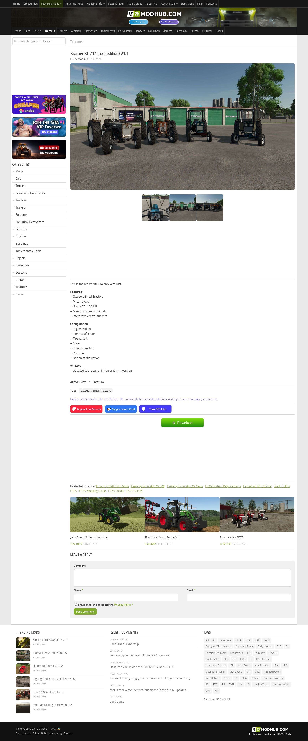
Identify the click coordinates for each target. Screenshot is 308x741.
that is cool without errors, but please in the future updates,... (149, 690)
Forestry (21, 215)
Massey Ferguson (215, 671)
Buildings (154, 30)
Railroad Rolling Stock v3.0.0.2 (52, 705)
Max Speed (236, 671)
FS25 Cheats (116, 3)
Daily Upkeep (265, 646)
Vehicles (76, 30)
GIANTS (273, 652)
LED (285, 665)
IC (251, 659)
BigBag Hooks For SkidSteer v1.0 (54, 679)
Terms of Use (23, 733)
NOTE (227, 678)
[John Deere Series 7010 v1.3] (107, 514)
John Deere (244, 665)
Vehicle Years (261, 684)
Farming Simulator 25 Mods (31, 728)
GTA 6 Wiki (223, 699)
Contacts (211, 3)
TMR (232, 684)
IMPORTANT (263, 659)
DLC (279, 646)
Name (78, 590)
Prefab (195, 30)
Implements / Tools (28, 251)
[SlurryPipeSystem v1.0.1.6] (23, 655)
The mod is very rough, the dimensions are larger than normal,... (151, 678)
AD (207, 640)
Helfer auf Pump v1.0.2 (48, 665)
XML (207, 690)
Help (200, 3)
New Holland (212, 678)
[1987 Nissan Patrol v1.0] (23, 694)
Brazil (267, 640)
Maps (18, 30)
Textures (207, 30)
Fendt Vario (236, 652)
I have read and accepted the (105, 604)
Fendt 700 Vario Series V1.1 (163, 537)
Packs (219, 30)
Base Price (225, 640)
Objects (167, 30)
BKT (257, 640)
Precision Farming (273, 678)
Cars (27, 30)
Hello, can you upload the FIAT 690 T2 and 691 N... (142, 667)
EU (287, 646)
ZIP (216, 690)
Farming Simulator (215, 652)
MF (248, 671)
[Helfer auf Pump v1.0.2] (23, 668)
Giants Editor (212, 659)
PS (206, 684)
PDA (244, 678)
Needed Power (272, 671)
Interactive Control (215, 665)
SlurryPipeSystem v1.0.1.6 (50, 652)
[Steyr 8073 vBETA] (257, 514)
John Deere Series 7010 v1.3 (88, 537)
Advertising (55, 733)
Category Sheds (244, 646)
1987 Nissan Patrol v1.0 (48, 692)
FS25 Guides (134, 3)
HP (234, 659)
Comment (80, 565)
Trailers (62, 30)
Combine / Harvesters (30, 193)
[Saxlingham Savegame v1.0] (23, 642)
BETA (238, 640)
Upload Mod (31, 3)
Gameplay (181, 30)
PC (235, 678)
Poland (255, 678)
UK (240, 684)
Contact (67, 733)
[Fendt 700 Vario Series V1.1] (182, 514)
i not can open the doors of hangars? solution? (139, 655)
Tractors (50, 30)
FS (248, 652)
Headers (140, 30)
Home (16, 3)
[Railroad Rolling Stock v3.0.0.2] (23, 707)
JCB (232, 665)
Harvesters (125, 30)
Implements (108, 30)
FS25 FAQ (151, 3)
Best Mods (187, 3)
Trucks (37, 30)
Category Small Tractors (96, 390)
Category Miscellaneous (218, 646)
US (248, 684)
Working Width (281, 684)
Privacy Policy (122, 604)
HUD (243, 659)
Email (191, 590)
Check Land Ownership (124, 644)
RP (223, 684)
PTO (215, 684)
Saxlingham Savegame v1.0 (50, 639)
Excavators (90, 30)
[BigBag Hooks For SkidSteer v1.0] (23, 681)
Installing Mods (74, 3)
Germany (259, 652)
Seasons (21, 272)
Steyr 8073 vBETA (231, 537)
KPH (276, 665)
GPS (226, 659)
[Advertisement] (182, 251)
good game (117, 701)
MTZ (257, 671)
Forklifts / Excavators (30, 222)
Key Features (262, 665)
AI (214, 640)
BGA (248, 640)
